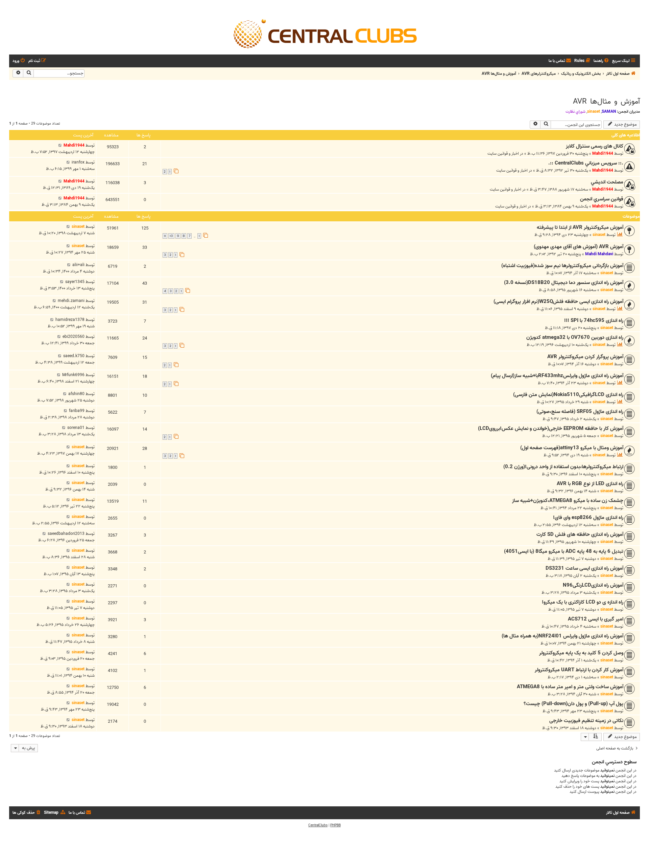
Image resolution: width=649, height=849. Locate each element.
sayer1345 (75, 282)
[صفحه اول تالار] (324, 33)
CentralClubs (318, 825)
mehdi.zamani (71, 301)
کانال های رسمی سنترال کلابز (594, 146)
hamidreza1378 (70, 320)
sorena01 (76, 427)
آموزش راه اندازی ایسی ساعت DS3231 (584, 568)
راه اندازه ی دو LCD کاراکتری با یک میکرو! (582, 602)
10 (171, 236)
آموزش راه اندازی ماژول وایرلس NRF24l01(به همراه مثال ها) (562, 636)
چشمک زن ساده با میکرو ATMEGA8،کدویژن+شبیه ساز (567, 501)
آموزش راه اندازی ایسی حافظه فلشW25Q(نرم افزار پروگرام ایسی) (558, 302)
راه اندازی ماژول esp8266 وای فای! (588, 518)
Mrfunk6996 (73, 375)
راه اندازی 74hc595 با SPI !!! (593, 321)
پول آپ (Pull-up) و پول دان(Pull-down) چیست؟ (573, 704)
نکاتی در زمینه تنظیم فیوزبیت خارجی (586, 721)
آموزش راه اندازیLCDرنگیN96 (593, 585)
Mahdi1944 (602, 153)
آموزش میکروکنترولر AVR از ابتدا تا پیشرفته (580, 227)
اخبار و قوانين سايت (503, 153)
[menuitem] (602, 61)
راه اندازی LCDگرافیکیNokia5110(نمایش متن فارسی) (568, 395)
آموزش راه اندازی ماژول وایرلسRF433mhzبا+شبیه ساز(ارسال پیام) (557, 376)
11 (165, 236)
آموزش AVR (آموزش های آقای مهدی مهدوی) (578, 247)
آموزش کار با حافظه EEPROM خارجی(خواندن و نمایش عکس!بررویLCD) (550, 428)
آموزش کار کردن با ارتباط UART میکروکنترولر (579, 670)
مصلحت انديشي (607, 182)
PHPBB (335, 825)
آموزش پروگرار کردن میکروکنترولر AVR (585, 357)
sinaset (593, 111)
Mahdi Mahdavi (599, 254)
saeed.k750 (74, 356)
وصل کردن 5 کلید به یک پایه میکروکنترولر (581, 653)
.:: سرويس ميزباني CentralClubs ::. (585, 163)
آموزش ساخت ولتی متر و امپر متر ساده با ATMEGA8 (570, 687)
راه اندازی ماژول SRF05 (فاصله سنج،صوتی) (579, 412)
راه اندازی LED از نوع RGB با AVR (590, 484)
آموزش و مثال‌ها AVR (606, 101)
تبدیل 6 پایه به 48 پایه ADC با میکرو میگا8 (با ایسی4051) (563, 551)
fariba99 (77, 411)
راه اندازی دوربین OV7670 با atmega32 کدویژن (574, 337)
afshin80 (76, 394)
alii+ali (78, 265)
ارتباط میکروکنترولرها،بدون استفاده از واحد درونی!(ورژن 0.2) (563, 467)
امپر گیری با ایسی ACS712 (595, 619)
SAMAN (609, 111)
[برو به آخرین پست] (60, 145)
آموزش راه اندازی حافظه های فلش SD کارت (579, 534)
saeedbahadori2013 (66, 533)
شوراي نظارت (575, 111)
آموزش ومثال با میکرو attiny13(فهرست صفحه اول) (571, 448)
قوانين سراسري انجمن (601, 199)
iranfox (78, 162)
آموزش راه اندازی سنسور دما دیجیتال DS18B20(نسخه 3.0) (563, 283)
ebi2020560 (74, 336)
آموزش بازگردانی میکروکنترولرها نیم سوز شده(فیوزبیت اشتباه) (562, 266)
